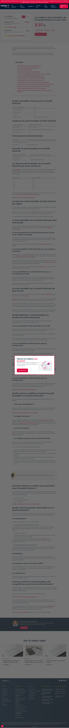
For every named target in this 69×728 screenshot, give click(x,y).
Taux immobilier (22, 6)
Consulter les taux (22, 370)
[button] (2, 726)
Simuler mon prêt (63, 6)
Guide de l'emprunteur (53, 6)
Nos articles (46, 6)
